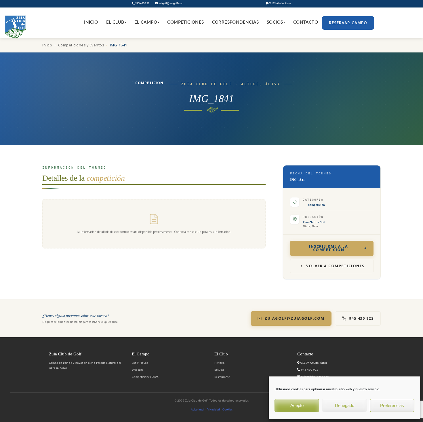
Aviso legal (197, 409)
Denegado (344, 405)
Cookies (227, 409)
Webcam (137, 369)
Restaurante (222, 377)
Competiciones (185, 22)
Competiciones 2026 (145, 377)
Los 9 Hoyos (140, 362)
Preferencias (392, 405)
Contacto (305, 22)
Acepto (297, 405)
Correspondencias (235, 22)
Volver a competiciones (335, 265)
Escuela (219, 369)
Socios (276, 22)
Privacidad (213, 409)
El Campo (146, 22)
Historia (219, 362)
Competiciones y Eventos (81, 45)
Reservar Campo (348, 22)
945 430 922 (142, 3)
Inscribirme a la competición (328, 248)
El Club (116, 22)
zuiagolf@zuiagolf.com (170, 3)
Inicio (91, 22)
